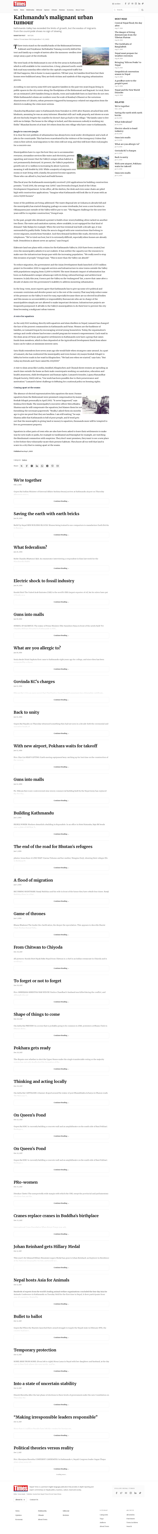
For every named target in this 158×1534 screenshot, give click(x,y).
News (22, 10)
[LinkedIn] (139, 4)
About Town (80, 10)
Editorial (39, 10)
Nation (30, 35)
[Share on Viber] (52, 466)
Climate (54, 10)
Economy (70, 10)
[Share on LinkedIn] (37, 466)
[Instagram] (135, 4)
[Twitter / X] (129, 4)
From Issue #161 (34, 39)
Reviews (62, 10)
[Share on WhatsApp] (42, 466)
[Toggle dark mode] (142, 10)
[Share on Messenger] (32, 466)
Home (16, 10)
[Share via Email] (57, 466)
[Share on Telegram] (47, 466)
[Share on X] (21, 466)
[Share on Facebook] (27, 466)
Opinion (46, 10)
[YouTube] (132, 4)
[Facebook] (125, 4)
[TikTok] (142, 4)
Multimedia (30, 10)
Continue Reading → (61, 501)
